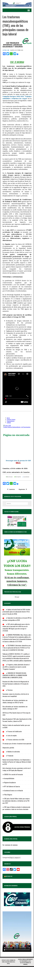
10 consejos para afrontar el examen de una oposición (17, 744)
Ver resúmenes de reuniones (10, 845)
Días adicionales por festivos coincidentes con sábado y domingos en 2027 (15, 708)
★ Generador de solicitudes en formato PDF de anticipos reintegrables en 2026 (17, 619)
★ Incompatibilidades (8, 778)
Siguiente (22, 489)
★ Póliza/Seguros (7, 795)
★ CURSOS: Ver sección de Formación (13, 774)
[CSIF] (17, 4)
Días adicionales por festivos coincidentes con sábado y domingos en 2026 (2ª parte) (15, 701)
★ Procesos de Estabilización (14, 731)
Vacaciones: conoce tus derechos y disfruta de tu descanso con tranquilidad (16, 695)
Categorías (6, 857)
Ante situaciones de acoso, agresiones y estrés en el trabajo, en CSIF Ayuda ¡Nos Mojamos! (17, 769)
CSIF (8, 50)
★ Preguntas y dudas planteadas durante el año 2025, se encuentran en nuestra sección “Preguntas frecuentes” (16, 667)
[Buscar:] (17, 503)
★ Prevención (9, 756)
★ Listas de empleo (11, 736)
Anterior (12, 489)
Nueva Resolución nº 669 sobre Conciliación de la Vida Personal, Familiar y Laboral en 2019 (17, 720)
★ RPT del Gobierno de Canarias (11, 786)
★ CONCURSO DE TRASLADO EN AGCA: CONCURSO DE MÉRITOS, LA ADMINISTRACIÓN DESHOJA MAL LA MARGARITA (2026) (15, 675)
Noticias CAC (9, 876)
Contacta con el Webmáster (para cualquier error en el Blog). (8, 961)
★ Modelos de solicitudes (13, 752)
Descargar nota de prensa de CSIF (18, 461)
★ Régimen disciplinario (9, 782)
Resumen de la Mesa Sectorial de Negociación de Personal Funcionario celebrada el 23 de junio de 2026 (16, 684)
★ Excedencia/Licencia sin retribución (13, 791)
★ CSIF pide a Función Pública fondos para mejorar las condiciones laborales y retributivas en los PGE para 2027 (16, 801)
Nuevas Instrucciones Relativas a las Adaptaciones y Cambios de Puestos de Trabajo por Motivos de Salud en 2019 (17, 762)
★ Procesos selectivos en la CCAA (15, 740)
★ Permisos (9, 690)
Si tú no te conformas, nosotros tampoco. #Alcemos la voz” (17, 581)
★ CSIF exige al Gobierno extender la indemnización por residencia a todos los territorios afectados (16, 808)
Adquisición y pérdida (8, 748)
